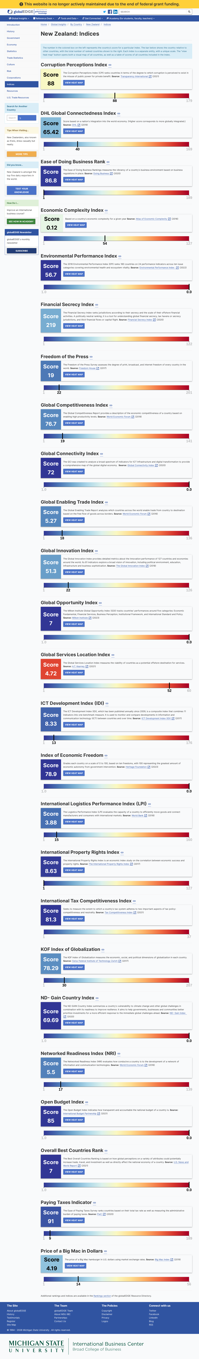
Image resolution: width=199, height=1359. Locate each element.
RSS (151, 1324)
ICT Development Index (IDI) (158, 718)
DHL (76, 124)
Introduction (13, 24)
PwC (101, 1214)
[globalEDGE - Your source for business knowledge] (27, 11)
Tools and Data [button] (68, 18)
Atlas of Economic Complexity (153, 218)
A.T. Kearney (80, 666)
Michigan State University (36, 1330)
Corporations (14, 77)
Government (13, 38)
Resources (12, 91)
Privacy (105, 1317)
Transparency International (136, 76)
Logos (105, 1321)
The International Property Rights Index (111, 864)
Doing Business (103, 173)
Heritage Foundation (138, 766)
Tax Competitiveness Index (120, 912)
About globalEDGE (16, 1310)
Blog (151, 1321)
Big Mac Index (164, 1259)
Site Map (11, 1324)
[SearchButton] (189, 11)
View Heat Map (74, 82)
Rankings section (102, 1295)
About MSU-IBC (62, 1314)
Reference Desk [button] (44, 18)
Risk (9, 71)
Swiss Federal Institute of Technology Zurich (96, 961)
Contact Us (60, 1321)
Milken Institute (82, 617)
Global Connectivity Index (143, 465)
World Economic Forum (120, 416)
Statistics (12, 51)
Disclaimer (107, 1314)
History (10, 31)
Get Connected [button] (92, 18)
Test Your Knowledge (21, 190)
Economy (12, 44)
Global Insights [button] (19, 18)
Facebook (154, 1314)
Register (11, 1321)
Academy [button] (131, 18)
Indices (10, 84)
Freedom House (89, 368)
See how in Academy (21, 221)
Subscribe (22, 250)
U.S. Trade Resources (18, 97)
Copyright (107, 1310)
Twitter (152, 1310)
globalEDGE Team (63, 1310)
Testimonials (13, 1317)
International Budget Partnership (81, 1113)
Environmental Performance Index (159, 267)
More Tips (22, 154)
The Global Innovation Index (132, 565)
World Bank (139, 815)
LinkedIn (153, 1317)
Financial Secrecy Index (142, 319)
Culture (11, 64)
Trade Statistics (15, 57)
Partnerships (60, 1317)
